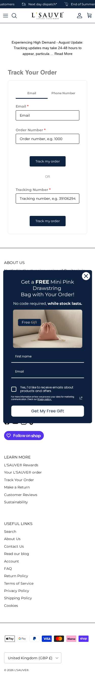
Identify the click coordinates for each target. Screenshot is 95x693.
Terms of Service (18, 583)
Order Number (31, 130)
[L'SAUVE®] (47, 15)
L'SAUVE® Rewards (21, 465)
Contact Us (14, 546)
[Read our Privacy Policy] (81, 398)
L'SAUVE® (21, 670)
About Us (12, 539)
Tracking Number (33, 189)
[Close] (86, 276)
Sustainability (16, 502)
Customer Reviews (20, 494)
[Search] (16, 15)
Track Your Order (19, 480)
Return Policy (16, 576)
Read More (63, 54)
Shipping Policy (18, 598)
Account (11, 561)
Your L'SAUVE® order (23, 472)
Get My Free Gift (47, 411)
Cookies (11, 605)
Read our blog (16, 553)
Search (10, 531)
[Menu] (5, 15)
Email (22, 106)
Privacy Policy (16, 590)
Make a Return (17, 487)
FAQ (8, 568)
